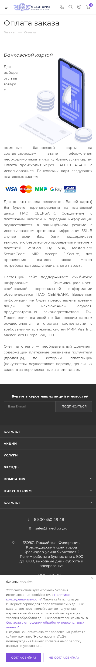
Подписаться (74, 406)
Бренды (12, 467)
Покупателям (18, 491)
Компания (14, 479)
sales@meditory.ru (51, 528)
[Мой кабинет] (79, 7)
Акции (10, 443)
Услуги (11, 455)
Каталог (12, 431)
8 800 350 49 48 (49, 520)
